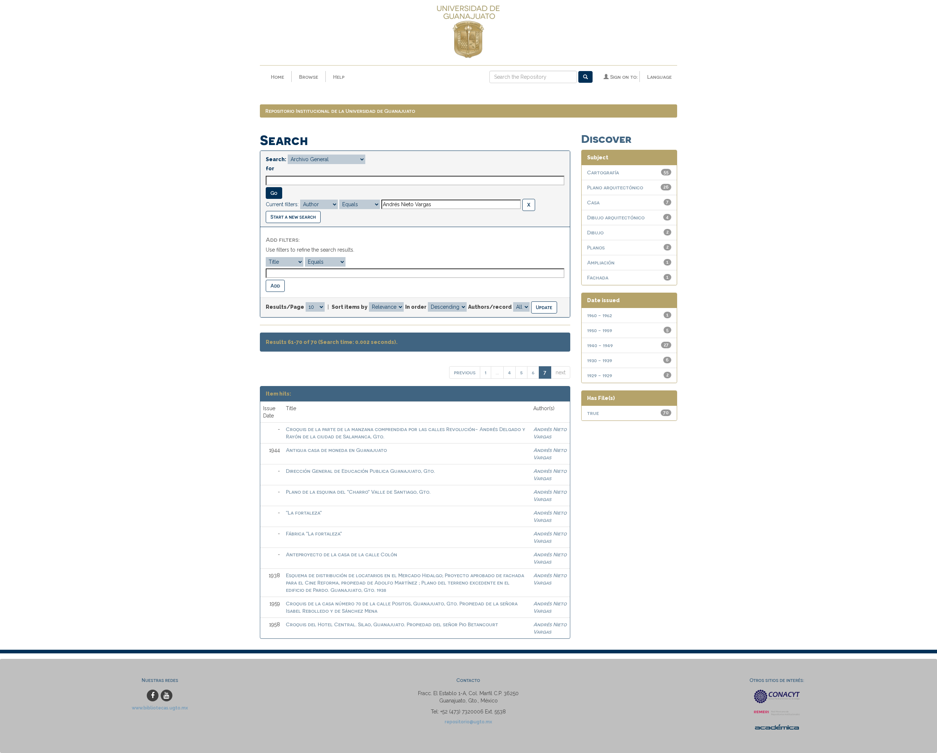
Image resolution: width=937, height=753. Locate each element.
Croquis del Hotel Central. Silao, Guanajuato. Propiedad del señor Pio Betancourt (392, 624)
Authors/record (490, 307)
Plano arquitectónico (615, 187)
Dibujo (595, 232)
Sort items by (349, 307)
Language (659, 77)
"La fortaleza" (304, 512)
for (270, 168)
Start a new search (293, 216)
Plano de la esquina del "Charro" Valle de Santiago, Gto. (358, 492)
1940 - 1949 (600, 345)
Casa (593, 202)
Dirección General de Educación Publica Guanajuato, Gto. (360, 471)
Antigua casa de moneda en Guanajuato (336, 450)
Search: (276, 159)
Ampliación (601, 262)
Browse (308, 77)
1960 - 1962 (599, 315)
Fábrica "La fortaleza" (314, 533)
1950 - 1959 (599, 330)
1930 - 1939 (599, 360)
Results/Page (285, 307)
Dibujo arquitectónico (616, 217)
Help (338, 77)
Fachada (597, 277)
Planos (596, 247)
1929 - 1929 (599, 375)
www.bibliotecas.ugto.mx (160, 708)
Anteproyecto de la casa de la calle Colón (341, 554)
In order (415, 307)
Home (277, 77)
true (593, 413)
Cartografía (603, 172)
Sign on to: (623, 77)
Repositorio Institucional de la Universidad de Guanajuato (340, 111)
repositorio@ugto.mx (468, 721)
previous (464, 372)
